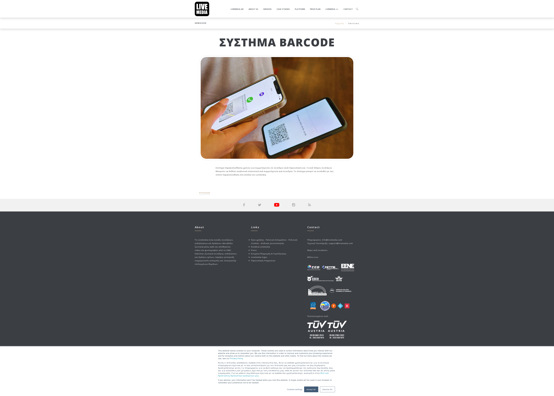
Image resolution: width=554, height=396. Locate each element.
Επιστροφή (204, 192)
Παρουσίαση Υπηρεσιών (263, 260)
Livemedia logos (259, 257)
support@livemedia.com (341, 243)
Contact (348, 9)
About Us (253, 9)
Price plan (315, 9)
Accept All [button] (311, 389)
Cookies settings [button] (294, 389)
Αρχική (339, 23)
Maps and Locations (317, 250)
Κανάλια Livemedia (260, 246)
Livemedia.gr (237, 9)
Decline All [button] (327, 389)
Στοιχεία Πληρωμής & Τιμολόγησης (268, 253)
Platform (300, 9)
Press (254, 250)
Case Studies (283, 9)
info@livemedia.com (332, 240)
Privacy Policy (236, 358)
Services (267, 9)
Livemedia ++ (332, 9)
